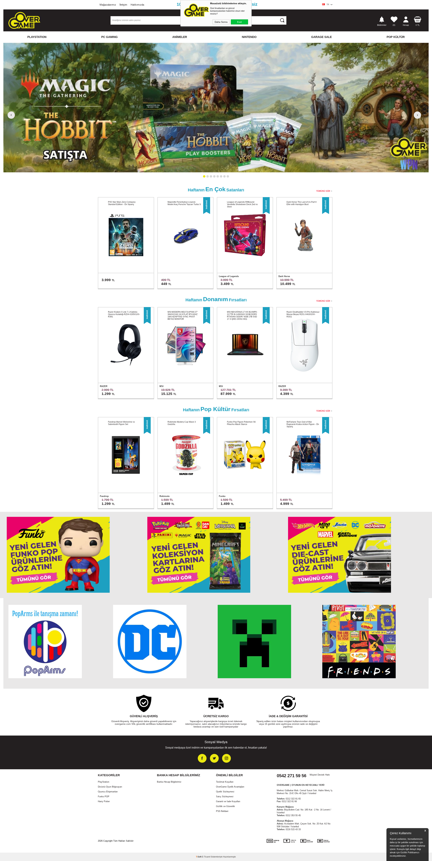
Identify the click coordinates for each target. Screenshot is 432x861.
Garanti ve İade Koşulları (228, 801)
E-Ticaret (206, 857)
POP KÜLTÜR (396, 37)
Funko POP (103, 796)
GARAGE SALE (321, 37)
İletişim (123, 4)
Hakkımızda (137, 4)
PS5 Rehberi (222, 811)
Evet (239, 22)
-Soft (199, 857)
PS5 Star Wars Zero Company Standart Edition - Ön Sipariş (122, 203)
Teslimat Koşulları (225, 782)
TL (418, 25)
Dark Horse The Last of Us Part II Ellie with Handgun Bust (301, 203)
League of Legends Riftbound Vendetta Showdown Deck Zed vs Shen (242, 204)
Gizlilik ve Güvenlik (225, 806)
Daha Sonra (221, 22)
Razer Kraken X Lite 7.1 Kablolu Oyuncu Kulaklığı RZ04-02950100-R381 (124, 314)
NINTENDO (249, 37)
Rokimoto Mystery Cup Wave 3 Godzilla (182, 423)
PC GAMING (109, 37)
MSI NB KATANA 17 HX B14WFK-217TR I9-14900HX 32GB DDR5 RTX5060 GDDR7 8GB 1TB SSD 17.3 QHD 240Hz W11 (242, 315)
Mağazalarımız (108, 4)
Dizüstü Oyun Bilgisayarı (110, 786)
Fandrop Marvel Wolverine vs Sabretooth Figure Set (121, 423)
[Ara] (282, 20)
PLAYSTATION (36, 37)
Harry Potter (104, 801)
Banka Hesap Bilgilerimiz (169, 782)
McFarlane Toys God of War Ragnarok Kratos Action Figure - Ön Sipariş (303, 424)
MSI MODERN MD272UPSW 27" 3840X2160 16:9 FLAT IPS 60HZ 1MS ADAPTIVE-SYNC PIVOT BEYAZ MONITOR (183, 315)
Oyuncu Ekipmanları (108, 791)
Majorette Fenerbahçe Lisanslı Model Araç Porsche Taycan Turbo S (184, 203)
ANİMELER (179, 37)
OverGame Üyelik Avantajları (230, 786)
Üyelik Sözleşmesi (225, 791)
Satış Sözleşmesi (224, 796)
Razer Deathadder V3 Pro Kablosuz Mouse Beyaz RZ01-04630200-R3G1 (303, 314)
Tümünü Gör (323, 191)
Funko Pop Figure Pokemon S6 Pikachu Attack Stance (241, 423)
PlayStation (103, 782)
